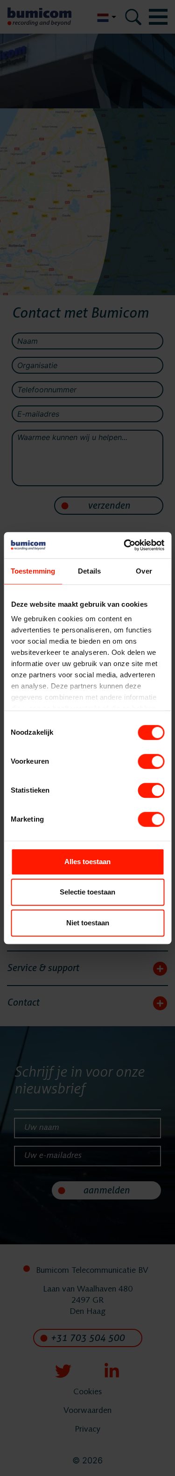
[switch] (151, 761)
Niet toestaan (87, 923)
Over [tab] (144, 571)
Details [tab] (89, 571)
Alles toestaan (87, 862)
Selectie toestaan (87, 892)
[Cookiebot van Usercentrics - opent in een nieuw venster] (124, 545)
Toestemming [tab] (33, 571)
